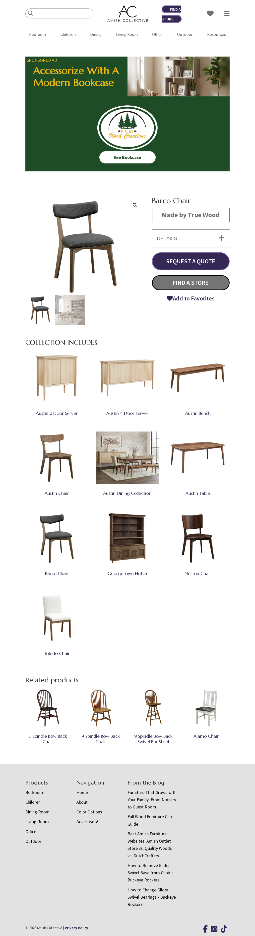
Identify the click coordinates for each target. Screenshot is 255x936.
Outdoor (184, 34)
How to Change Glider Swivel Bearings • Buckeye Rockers (152, 897)
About (82, 802)
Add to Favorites (194, 298)
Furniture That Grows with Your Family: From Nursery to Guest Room (152, 800)
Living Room (127, 34)
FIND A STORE (190, 283)
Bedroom (37, 34)
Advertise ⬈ (87, 821)
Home (82, 792)
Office (157, 34)
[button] (134, 205)
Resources (216, 34)
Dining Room (37, 812)
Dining (96, 34)
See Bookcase (127, 157)
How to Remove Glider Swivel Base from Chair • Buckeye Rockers (150, 873)
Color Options (89, 812)
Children (68, 34)
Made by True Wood (191, 215)
